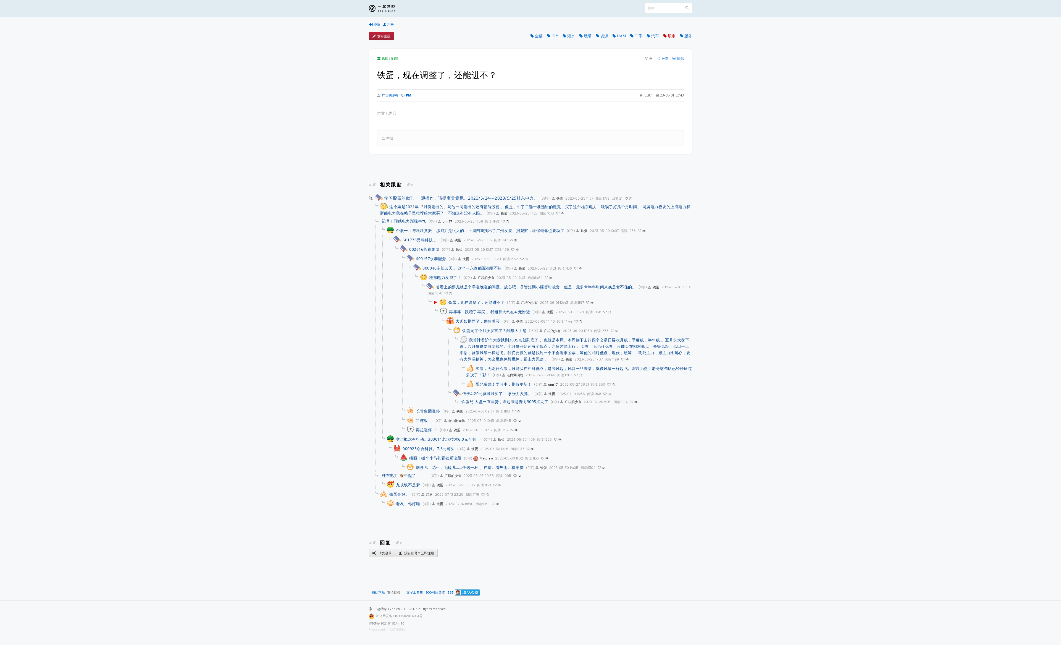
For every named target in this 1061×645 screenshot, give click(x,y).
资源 (604, 36)
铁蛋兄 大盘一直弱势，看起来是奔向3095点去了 (504, 401)
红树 (429, 494)
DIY (554, 36)
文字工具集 (414, 592)
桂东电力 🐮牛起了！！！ (405, 475)
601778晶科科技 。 (420, 239)
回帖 (680, 58)
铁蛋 (559, 198)
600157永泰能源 (431, 258)
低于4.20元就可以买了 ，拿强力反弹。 (497, 393)
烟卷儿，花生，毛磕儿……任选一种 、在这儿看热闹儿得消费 (470, 467)
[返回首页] (386, 8)
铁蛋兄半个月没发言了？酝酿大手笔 (494, 330)
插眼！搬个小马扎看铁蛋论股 (435, 458)
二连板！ (424, 420)
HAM (621, 36)
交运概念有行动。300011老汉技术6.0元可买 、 (438, 439)
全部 (539, 36)
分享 (665, 58)
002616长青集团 (424, 249)
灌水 (571, 36)
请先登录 (385, 553)
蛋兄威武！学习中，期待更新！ (504, 384)
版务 (688, 36)
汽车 (655, 36)
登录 (376, 24)
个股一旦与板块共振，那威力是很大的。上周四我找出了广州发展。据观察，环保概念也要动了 (480, 230)
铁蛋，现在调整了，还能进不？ (476, 302)
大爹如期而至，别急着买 (478, 321)
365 (450, 592)
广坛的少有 (390, 95)
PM (408, 95)
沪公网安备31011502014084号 (399, 616)
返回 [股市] (390, 58)
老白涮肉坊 (515, 375)
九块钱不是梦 (408, 484)
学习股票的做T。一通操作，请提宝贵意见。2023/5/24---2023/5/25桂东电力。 (461, 198)
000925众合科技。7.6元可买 (429, 448)
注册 (390, 24)
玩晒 (588, 36)
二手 (638, 36)
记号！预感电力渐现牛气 (404, 221)
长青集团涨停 (428, 411)
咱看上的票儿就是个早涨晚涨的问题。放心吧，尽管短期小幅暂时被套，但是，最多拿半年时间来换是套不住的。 (536, 286)
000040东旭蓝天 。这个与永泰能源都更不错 (462, 268)
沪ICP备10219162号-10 (386, 623)
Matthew (486, 458)
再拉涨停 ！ (426, 429)
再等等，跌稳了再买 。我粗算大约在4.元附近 (489, 311)
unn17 (447, 221)
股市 (672, 36)
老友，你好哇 (408, 503)
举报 (389, 138)
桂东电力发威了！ (445, 277)
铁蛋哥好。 (399, 494)
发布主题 (383, 36)
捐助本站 (378, 592)
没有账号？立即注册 (418, 553)
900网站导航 (435, 592)
